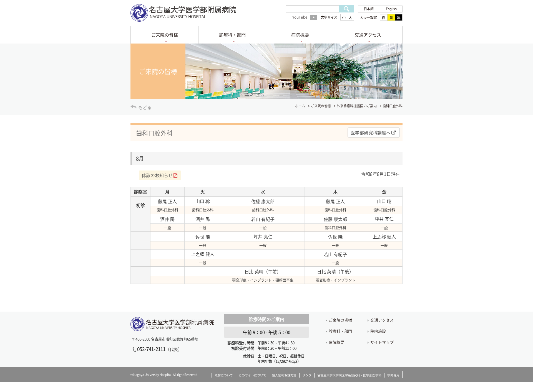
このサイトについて (252, 375)
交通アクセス (368, 34)
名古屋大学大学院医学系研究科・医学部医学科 (349, 375)
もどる (145, 107)
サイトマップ (382, 342)
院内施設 (378, 331)
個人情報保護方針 (284, 375)
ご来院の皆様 (164, 34)
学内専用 (393, 375)
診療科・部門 (232, 34)
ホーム (300, 105)
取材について (224, 375)
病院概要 (300, 34)
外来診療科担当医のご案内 (357, 105)
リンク (306, 375)
